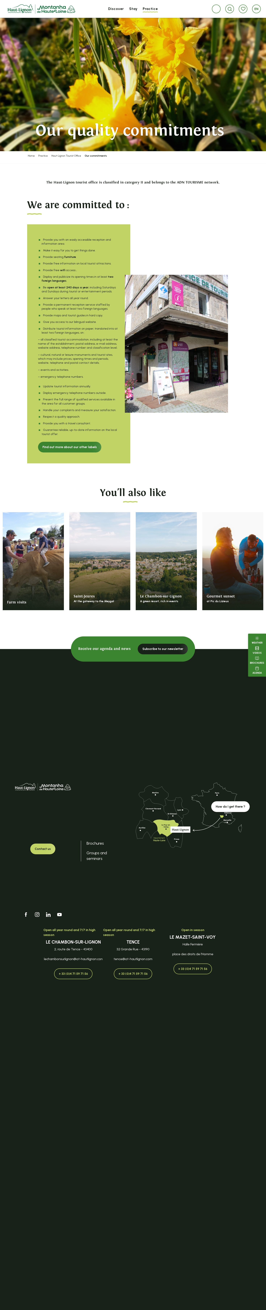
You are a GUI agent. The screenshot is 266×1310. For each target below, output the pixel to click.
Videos (257, 652)
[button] (229, 9)
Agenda (257, 673)
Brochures (257, 663)
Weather (257, 642)
